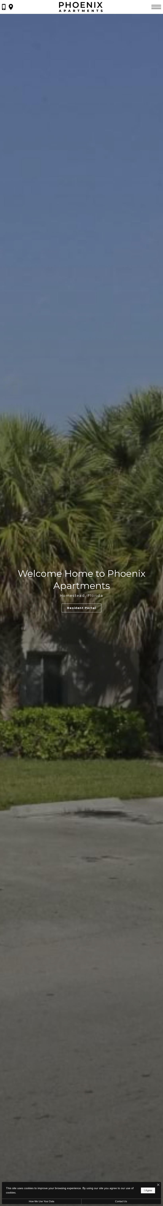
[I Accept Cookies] (158, 1185)
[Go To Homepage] (81, 7)
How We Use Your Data (41, 1201)
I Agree (148, 1190)
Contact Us (121, 1201)
